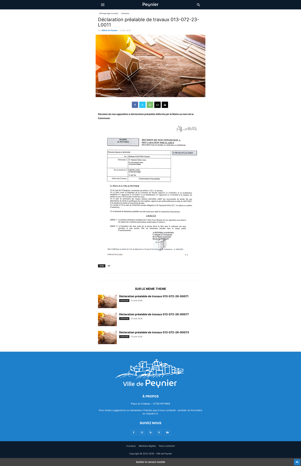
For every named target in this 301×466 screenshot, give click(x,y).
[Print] (165, 105)
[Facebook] (135, 105)
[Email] (157, 105)
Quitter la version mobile (150, 461)
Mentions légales (147, 446)
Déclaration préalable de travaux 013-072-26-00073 (154, 332)
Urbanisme (125, 13)
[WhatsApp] (150, 105)
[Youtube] (167, 432)
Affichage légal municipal (108, 13)
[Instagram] (142, 432)
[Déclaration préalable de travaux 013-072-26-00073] (107, 338)
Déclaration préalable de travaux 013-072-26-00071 (153, 296)
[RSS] (150, 432)
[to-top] (297, 461)
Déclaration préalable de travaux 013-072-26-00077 (154, 314)
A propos (131, 446)
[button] (102, 4)
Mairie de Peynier (110, 30)
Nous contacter (167, 446)
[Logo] (150, 386)
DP (109, 266)
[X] (142, 105)
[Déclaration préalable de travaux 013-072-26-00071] (107, 302)
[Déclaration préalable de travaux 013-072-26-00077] (107, 320)
